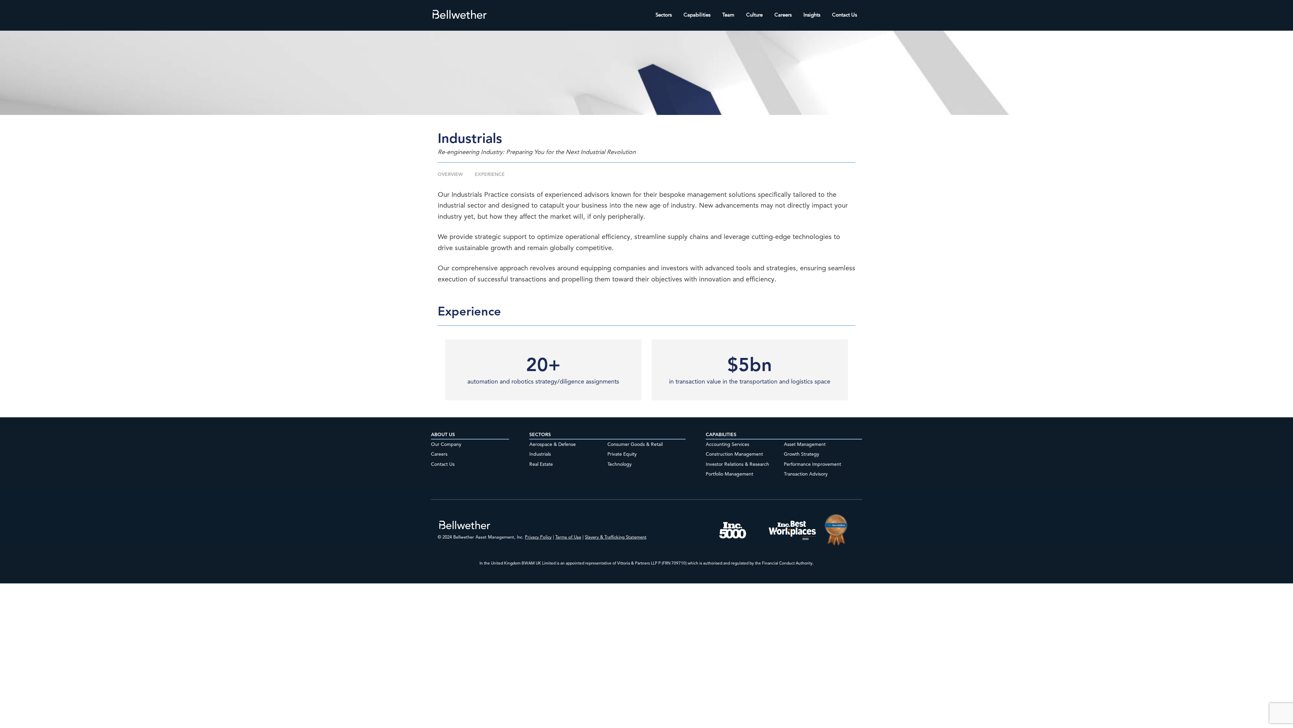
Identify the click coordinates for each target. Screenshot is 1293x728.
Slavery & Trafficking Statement (615, 537)
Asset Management (805, 444)
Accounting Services (727, 444)
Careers (439, 454)
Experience (490, 174)
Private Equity (622, 454)
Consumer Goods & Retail (635, 444)
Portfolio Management (729, 474)
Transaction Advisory (806, 474)
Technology (619, 464)
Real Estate (541, 464)
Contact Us (443, 464)
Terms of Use (568, 537)
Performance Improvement (812, 464)
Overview (450, 174)
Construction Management (734, 454)
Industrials (540, 454)
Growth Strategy (801, 454)
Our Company (446, 444)
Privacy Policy (538, 537)
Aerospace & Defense (552, 444)
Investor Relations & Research (737, 464)
